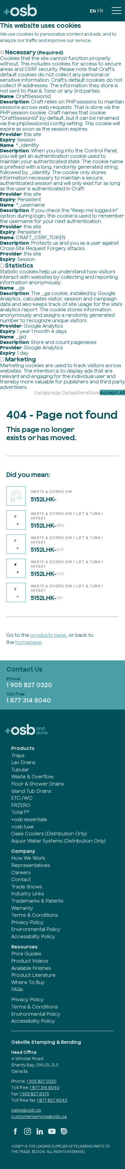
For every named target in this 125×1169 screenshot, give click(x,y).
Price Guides (26, 953)
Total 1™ (20, 812)
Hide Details (63, 392)
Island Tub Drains (31, 791)
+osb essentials (29, 819)
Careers (21, 872)
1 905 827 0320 (29, 684)
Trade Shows (26, 886)
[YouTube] (52, 1133)
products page (48, 635)
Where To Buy (28, 982)
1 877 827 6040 (52, 1100)
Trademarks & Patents (37, 901)
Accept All (112, 392)
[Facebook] (15, 1133)
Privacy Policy (27, 922)
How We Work (28, 858)
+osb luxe (22, 826)
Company (23, 851)
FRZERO (20, 805)
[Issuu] (64, 1133)
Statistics (19, 265)
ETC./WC (21, 798)
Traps (18, 755)
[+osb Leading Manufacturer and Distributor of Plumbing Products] (20, 10)
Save (83, 392)
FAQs (17, 989)
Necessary (34, 52)
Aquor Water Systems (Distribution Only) (58, 840)
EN (93, 11)
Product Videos (29, 961)
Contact (21, 879)
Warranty (22, 908)
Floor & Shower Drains (37, 783)
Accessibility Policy (33, 936)
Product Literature (33, 975)
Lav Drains (23, 762)
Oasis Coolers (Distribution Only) (49, 833)
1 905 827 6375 (34, 1093)
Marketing (20, 359)
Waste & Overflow (32, 776)
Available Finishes (31, 968)
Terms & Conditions (34, 915)
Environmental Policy (35, 929)
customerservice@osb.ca (39, 1116)
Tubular (20, 769)
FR (100, 11)
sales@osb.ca (26, 1110)
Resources (24, 946)
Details (42, 392)
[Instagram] (27, 1133)
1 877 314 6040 (28, 700)
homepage (28, 642)
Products (23, 748)
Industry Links (27, 893)
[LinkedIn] (39, 1133)
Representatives (30, 865)
